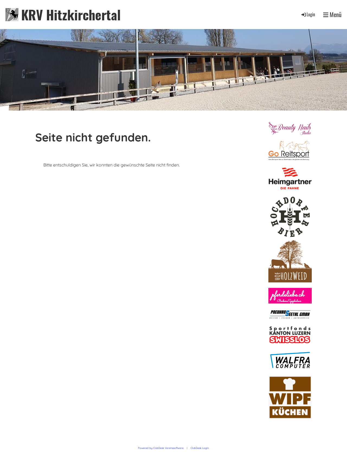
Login (311, 14)
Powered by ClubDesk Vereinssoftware (161, 447)
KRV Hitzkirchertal (71, 14)
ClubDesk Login (200, 447)
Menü (335, 14)
